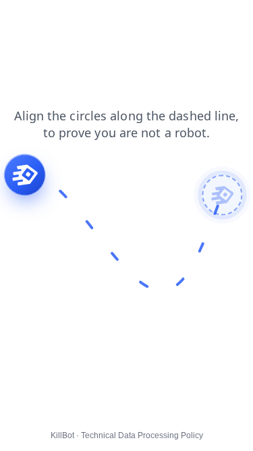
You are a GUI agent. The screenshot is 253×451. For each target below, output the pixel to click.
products (225, 19)
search (110, 19)
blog (18, 19)
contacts (62, 19)
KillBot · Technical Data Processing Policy (127, 435)
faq (184, 19)
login (151, 19)
